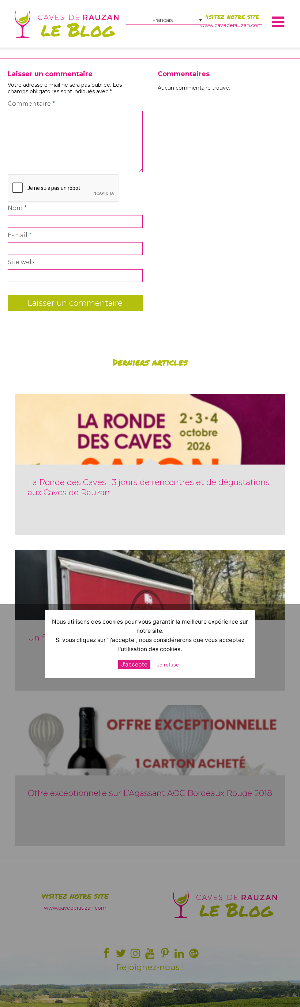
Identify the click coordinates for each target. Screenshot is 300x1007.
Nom (17, 207)
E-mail (19, 235)
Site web (21, 262)
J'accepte (134, 664)
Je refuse (168, 665)
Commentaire (31, 103)
